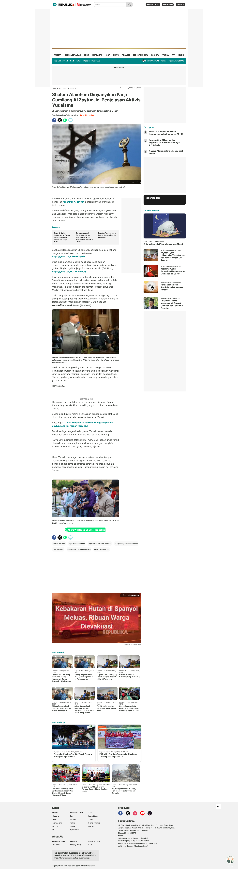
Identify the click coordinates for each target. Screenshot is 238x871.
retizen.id (180, 5)
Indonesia (73, 88)
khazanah (97, 55)
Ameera (55, 812)
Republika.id (168, 5)
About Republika (58, 841)
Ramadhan (74, 830)
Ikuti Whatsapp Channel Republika (87, 530)
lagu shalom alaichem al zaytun (100, 543)
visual (165, 55)
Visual (72, 826)
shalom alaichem (59, 543)
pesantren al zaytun (101, 549)
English (91, 826)
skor (86, 55)
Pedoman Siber (94, 841)
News (54, 819)
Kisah (72, 61)
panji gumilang (58, 549)
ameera (57, 55)
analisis (126, 55)
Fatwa (78, 61)
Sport (90, 819)
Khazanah (56, 816)
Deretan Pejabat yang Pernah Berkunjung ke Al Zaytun (107, 235)
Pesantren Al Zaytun (73, 201)
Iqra (71, 816)
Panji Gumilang (98, 357)
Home (54, 88)
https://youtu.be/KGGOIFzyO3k (68, 256)
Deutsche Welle (153, 5)
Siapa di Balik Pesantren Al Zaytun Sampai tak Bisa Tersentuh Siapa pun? (62, 237)
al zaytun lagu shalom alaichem (126, 543)
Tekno (72, 823)
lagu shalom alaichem (77, 543)
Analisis (73, 819)
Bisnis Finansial (140, 55)
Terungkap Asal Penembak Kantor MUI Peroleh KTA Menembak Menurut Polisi (84, 237)
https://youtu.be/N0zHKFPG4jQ (69, 271)
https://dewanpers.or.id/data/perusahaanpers (72, 858)
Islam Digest (63, 88)
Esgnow (55, 826)
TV (173, 55)
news (116, 55)
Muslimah (95, 61)
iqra (108, 55)
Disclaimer (56, 845)
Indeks (181, 55)
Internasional (57, 823)
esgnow (155, 55)
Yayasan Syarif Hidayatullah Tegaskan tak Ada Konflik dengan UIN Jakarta (164, 142)
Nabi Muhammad (61, 61)
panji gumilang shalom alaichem (78, 549)
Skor (90, 812)
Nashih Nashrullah (86, 115)
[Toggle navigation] (54, 4)
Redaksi (73, 841)
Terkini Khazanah (152, 210)
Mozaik (86, 61)
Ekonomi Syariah (73, 55)
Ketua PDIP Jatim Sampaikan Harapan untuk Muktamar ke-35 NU (166, 132)
